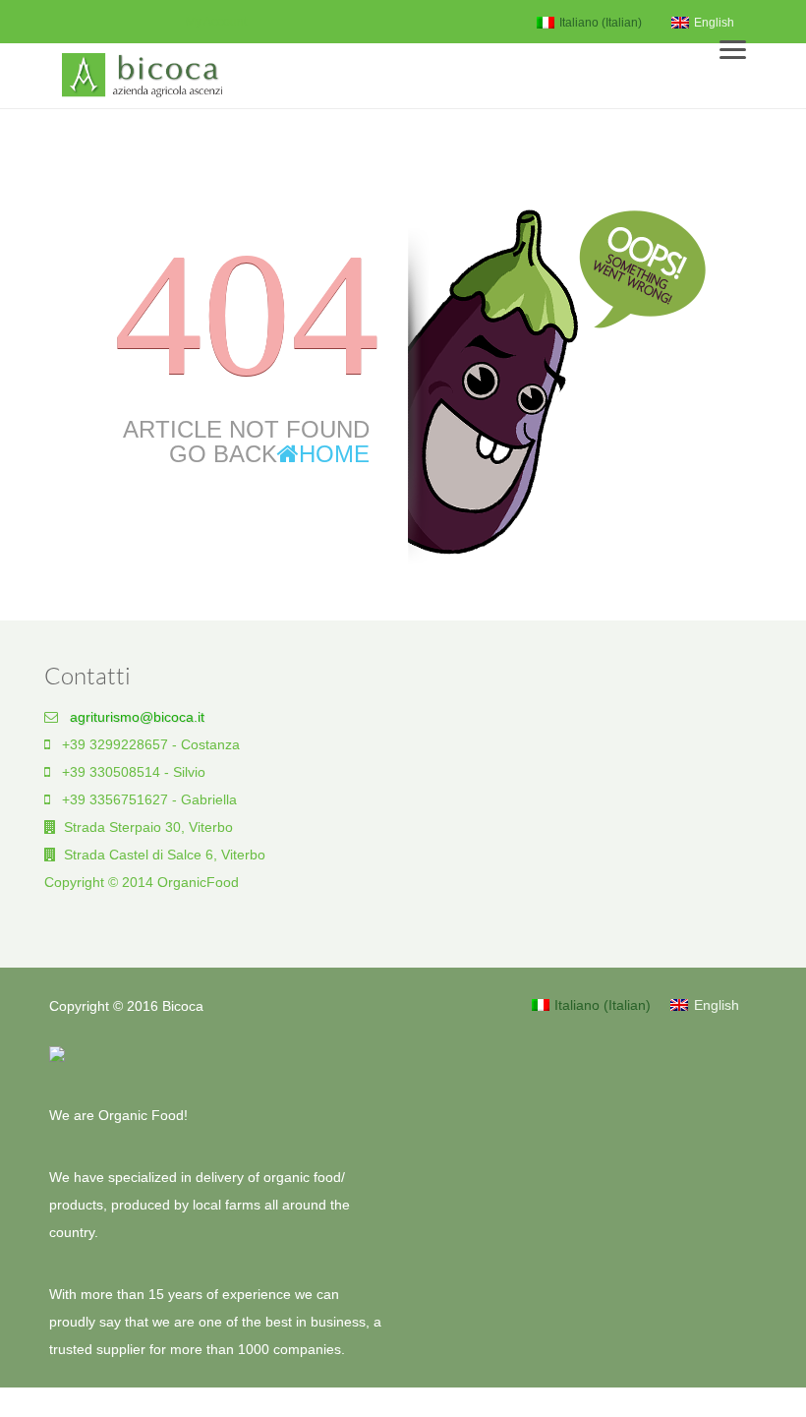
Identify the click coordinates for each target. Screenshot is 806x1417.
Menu (742, 43)
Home (334, 454)
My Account (216, 22)
